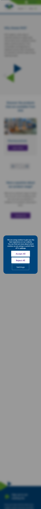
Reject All (20, 260)
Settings (21, 267)
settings (23, 248)
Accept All (20, 253)
